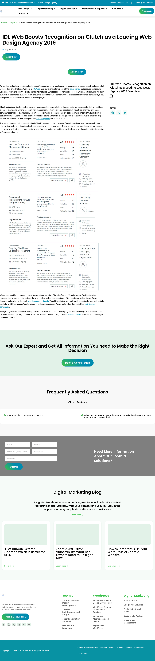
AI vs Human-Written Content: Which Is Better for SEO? (24, 552)
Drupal (12, 22)
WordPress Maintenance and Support (101, 619)
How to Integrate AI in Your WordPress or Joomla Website (127, 552)
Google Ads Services (133, 605)
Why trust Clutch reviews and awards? (25, 415)
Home (4, 22)
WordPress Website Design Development (102, 601)
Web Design (23, 8)
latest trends (75, 89)
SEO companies (43, 119)
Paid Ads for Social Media (132, 610)
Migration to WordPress (98, 627)
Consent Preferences (88, 647)
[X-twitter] (14, 624)
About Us (116, 8)
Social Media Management (130, 621)
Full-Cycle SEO (130, 600)
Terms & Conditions (135, 647)
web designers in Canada (38, 301)
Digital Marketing (45, 8)
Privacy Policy (106, 647)
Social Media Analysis (133, 616)
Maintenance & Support (93, 8)
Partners (83, 653)
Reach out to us (74, 314)
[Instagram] (9, 624)
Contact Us (23, 13)
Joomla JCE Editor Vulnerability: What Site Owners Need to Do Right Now (74, 553)
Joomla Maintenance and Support (71, 612)
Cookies (119, 647)
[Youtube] (29, 624)
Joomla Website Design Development (70, 603)
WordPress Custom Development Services (102, 609)
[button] (112, 112)
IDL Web (36, 89)
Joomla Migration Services (71, 620)
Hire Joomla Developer (68, 627)
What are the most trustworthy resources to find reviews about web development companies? (117, 416)
